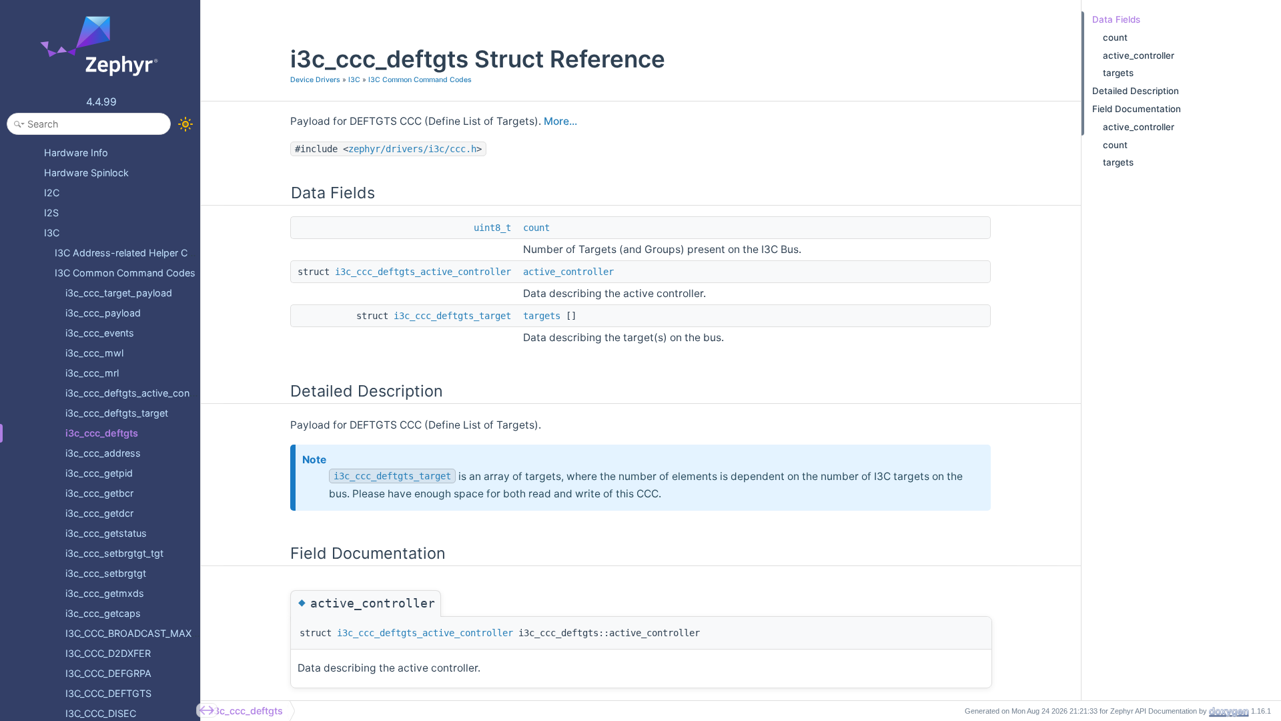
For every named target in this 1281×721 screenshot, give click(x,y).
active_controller (568, 271)
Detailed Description (1135, 90)
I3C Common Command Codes (420, 79)
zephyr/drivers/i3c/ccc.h (412, 149)
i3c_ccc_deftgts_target (452, 315)
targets (541, 315)
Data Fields (1116, 19)
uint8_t (492, 227)
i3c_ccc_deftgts (247, 710)
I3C (354, 79)
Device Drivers (315, 79)
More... (560, 121)
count (536, 227)
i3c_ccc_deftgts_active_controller (423, 271)
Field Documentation (1136, 108)
